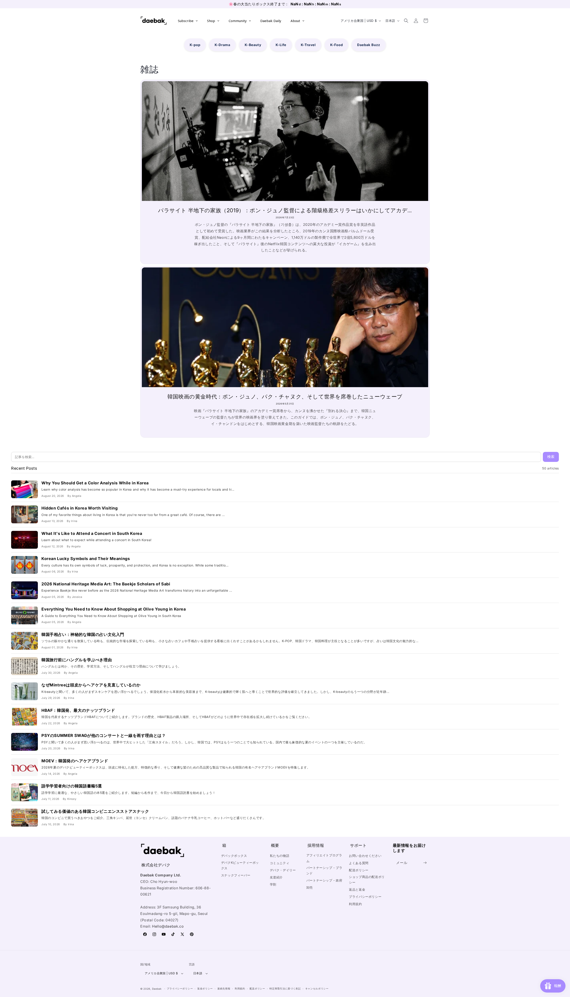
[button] (406, 21)
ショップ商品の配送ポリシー (367, 879)
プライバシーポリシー (365, 896)
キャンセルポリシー (317, 988)
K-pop (195, 45)
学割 (273, 884)
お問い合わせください (365, 855)
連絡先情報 (223, 988)
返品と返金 (357, 889)
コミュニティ (279, 863)
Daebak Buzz (368, 45)
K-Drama (222, 45)
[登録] (425, 863)
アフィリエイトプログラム (324, 858)
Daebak (157, 988)
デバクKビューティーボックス (240, 865)
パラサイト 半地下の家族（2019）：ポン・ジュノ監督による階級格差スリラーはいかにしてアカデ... (285, 210)
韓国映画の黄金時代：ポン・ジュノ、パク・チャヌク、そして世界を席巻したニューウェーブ (285, 396)
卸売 (309, 887)
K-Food (336, 45)
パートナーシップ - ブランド (324, 870)
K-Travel (308, 45)
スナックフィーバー (235, 875)
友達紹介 (276, 877)
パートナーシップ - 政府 (324, 880)
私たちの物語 (279, 855)
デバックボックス (234, 855)
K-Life (281, 45)
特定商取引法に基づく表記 (285, 988)
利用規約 (355, 904)
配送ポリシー (358, 870)
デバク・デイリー (283, 870)
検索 (550, 457)
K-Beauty (253, 45)
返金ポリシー (205, 988)
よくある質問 (358, 863)
